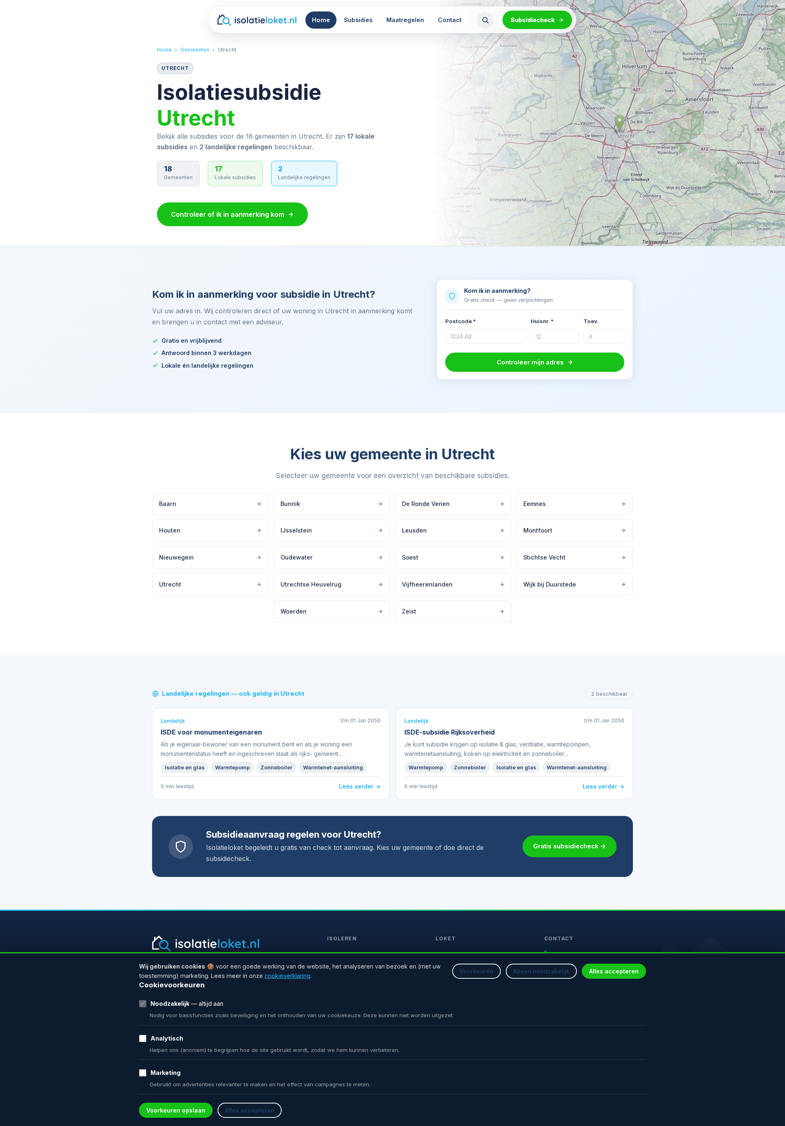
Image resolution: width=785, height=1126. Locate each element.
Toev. (591, 321)
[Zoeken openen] (485, 20)
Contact (450, 19)
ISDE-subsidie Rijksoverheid (449, 732)
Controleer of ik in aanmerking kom (227, 214)
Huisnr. (542, 321)
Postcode (460, 321)
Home (321, 19)
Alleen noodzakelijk (541, 971)
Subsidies (358, 19)
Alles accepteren (614, 971)
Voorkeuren (476, 971)
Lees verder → (360, 786)
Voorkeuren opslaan (175, 1110)
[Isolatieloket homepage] (257, 20)
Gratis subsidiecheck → (569, 846)
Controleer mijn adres (530, 362)
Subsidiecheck (533, 19)
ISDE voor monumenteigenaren (211, 732)
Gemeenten (194, 50)
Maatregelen (405, 19)
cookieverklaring (287, 975)
